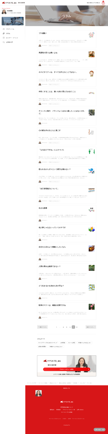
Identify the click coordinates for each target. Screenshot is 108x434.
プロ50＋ (64, 418)
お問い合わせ (80, 409)
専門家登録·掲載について (66, 407)
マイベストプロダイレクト (55, 418)
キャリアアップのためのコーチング (47, 342)
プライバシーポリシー (68, 409)
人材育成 (62, 342)
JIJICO (69, 418)
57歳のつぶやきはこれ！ (84, 342)
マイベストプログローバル (78, 418)
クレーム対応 (71, 342)
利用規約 (58, 409)
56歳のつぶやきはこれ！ (54, 45)
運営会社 (52, 409)
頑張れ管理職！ (42, 346)
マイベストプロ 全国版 (66, 412)
